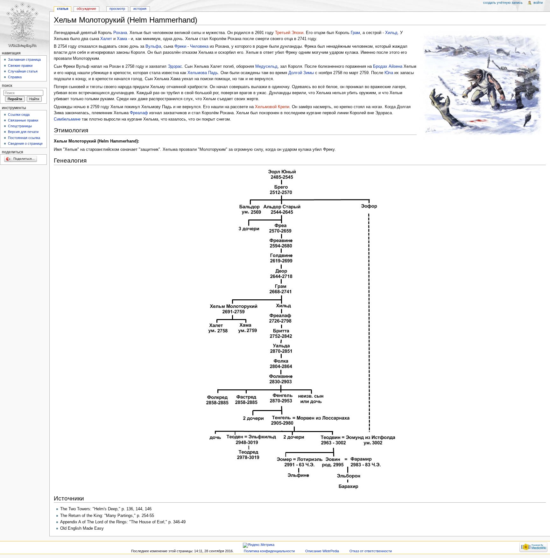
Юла (388, 73)
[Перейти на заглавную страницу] (24, 24)
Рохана (120, 33)
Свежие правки (20, 65)
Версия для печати (23, 132)
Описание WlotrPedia (322, 551)
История (139, 8)
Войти (538, 2)
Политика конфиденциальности (269, 551)
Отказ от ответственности (370, 551)
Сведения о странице (25, 143)
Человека (199, 46)
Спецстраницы (20, 126)
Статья (62, 8)
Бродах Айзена (387, 66)
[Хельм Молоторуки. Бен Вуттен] (482, 84)
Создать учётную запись (503, 2)
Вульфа (153, 46)
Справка (15, 77)
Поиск (7, 85)
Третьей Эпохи (289, 33)
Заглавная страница (24, 59)
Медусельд (266, 66)
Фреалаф (139, 113)
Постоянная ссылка (24, 138)
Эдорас (175, 66)
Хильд (391, 33)
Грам (355, 33)
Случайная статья (23, 71)
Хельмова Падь (202, 73)
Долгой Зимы (301, 73)
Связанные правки (23, 120)
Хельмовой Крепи (272, 107)
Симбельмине (67, 119)
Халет (106, 39)
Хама (122, 39)
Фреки (180, 46)
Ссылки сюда (19, 114)
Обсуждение (86, 8)
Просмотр (117, 8)
